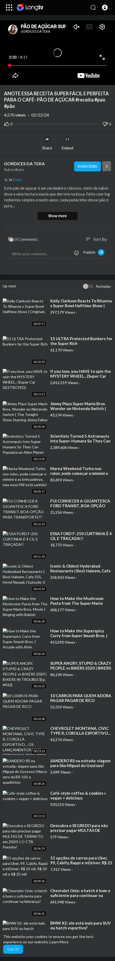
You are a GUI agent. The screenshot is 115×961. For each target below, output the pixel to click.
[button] (104, 7)
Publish (90, 252)
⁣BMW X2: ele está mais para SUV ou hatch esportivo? (80, 925)
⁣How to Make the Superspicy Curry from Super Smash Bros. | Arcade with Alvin (78, 635)
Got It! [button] (13, 949)
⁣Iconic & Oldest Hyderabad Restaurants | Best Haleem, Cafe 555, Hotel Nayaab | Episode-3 (80, 571)
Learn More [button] (58, 942)
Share (47, 147)
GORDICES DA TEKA (24, 163)
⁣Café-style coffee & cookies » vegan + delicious (78, 795)
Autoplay (103, 286)
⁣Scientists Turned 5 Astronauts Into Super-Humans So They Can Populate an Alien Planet (80, 441)
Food (17, 179)
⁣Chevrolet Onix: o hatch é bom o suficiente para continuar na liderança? (80, 895)
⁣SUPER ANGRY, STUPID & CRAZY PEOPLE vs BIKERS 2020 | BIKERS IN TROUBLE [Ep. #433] (80, 668)
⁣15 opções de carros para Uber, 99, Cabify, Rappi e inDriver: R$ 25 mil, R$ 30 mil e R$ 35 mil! (81, 862)
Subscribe (87, 166)
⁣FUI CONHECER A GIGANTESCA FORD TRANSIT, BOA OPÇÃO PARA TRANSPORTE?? (80, 505)
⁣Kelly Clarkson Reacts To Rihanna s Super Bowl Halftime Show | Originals (81, 305)
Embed (67, 147)
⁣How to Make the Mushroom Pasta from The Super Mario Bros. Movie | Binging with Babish (81, 603)
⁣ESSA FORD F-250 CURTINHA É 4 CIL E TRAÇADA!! (81, 536)
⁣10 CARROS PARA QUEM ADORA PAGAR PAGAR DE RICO (80, 698)
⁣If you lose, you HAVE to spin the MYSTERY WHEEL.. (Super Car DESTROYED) (80, 376)
